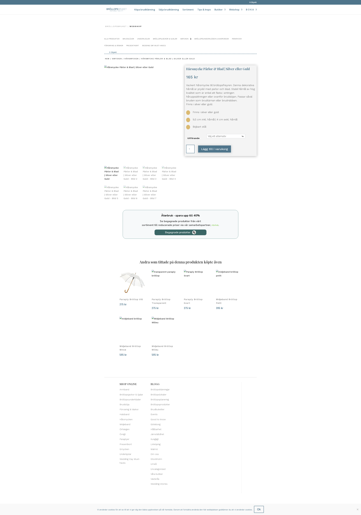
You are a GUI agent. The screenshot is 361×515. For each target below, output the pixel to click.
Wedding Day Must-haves (154, 46)
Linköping (155, 444)
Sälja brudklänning (169, 10)
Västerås (155, 479)
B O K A (250, 10)
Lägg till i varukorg (214, 149)
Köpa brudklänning (144, 10)
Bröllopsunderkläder (130, 399)
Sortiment (188, 10)
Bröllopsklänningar (160, 389)
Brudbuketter (157, 409)
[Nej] (357, 509)
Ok (259, 509)
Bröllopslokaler (158, 394)
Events (154, 414)
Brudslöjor (128, 39)
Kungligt (155, 439)
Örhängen (124, 429)
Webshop (234, 10)
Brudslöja (124, 404)
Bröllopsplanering (160, 399)
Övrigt (123, 434)
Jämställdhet (157, 434)
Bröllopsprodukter (160, 404)
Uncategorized (158, 469)
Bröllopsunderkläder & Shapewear (211, 39)
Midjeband (125, 424)
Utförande (193, 138)
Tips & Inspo (204, 10)
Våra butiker (157, 474)
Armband (124, 389)
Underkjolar (143, 39)
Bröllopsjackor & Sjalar (165, 39)
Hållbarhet (156, 429)
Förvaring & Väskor (113, 46)
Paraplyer (237, 39)
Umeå (154, 464)
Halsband (124, 414)
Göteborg (155, 424)
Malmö (154, 449)
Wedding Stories (159, 484)
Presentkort (132, 46)
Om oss (155, 454)
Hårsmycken (132, 59)
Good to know (158, 419)
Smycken (184, 39)
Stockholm (156, 459)
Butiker (218, 10)
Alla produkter (112, 39)
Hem (107, 59)
